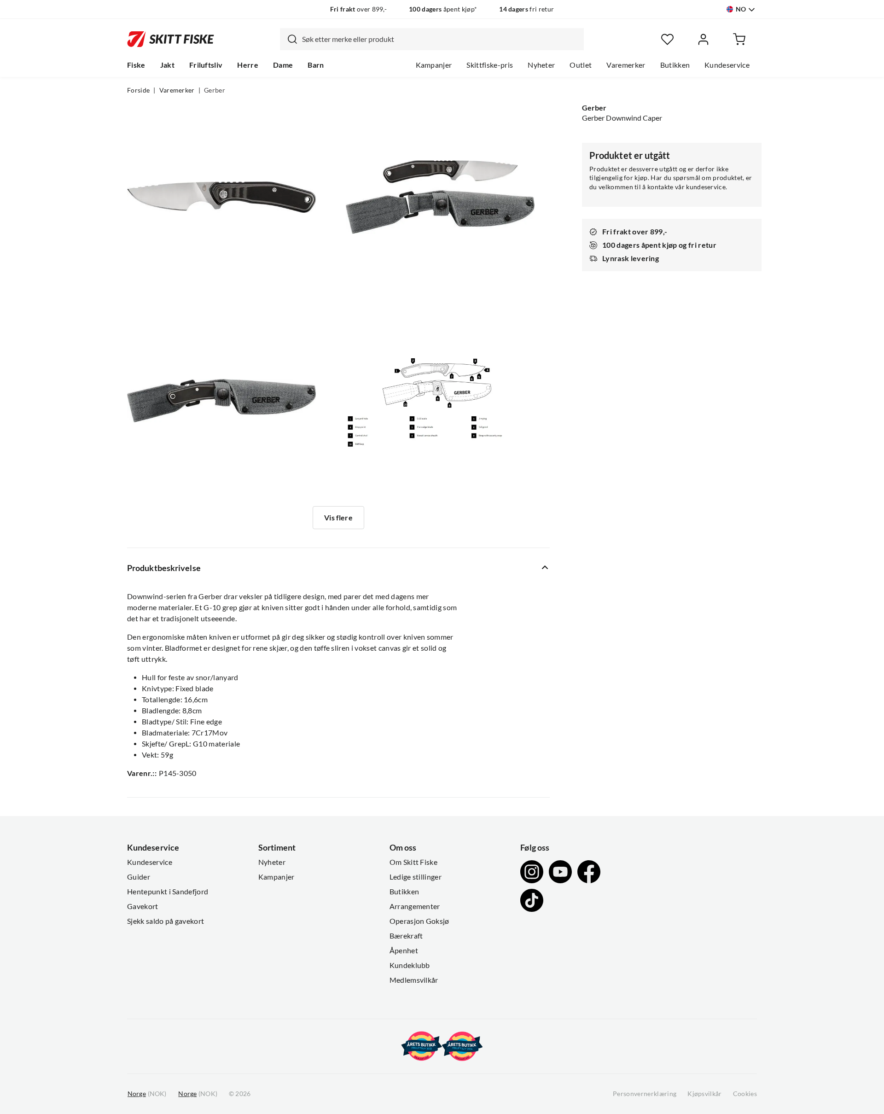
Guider (138, 877)
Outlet (581, 65)
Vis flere (338, 517)
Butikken (675, 65)
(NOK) (147, 1093)
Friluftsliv (206, 65)
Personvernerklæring (644, 1093)
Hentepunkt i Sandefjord (167, 891)
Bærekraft (406, 936)
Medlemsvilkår (414, 980)
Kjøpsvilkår (704, 1093)
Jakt (167, 65)
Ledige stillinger (416, 877)
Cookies (745, 1093)
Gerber (214, 90)
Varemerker (625, 65)
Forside (138, 90)
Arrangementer (415, 906)
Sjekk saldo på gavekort (165, 921)
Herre (247, 65)
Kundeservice (727, 65)
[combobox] (432, 39)
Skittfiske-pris (489, 65)
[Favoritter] (667, 39)
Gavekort (142, 906)
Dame (283, 65)
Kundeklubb (410, 965)
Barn (316, 65)
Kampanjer (434, 65)
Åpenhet (404, 950)
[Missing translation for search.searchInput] (288, 39)
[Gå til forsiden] (170, 39)
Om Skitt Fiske (413, 862)
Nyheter (541, 65)
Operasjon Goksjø (419, 921)
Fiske (136, 65)
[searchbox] (440, 39)
